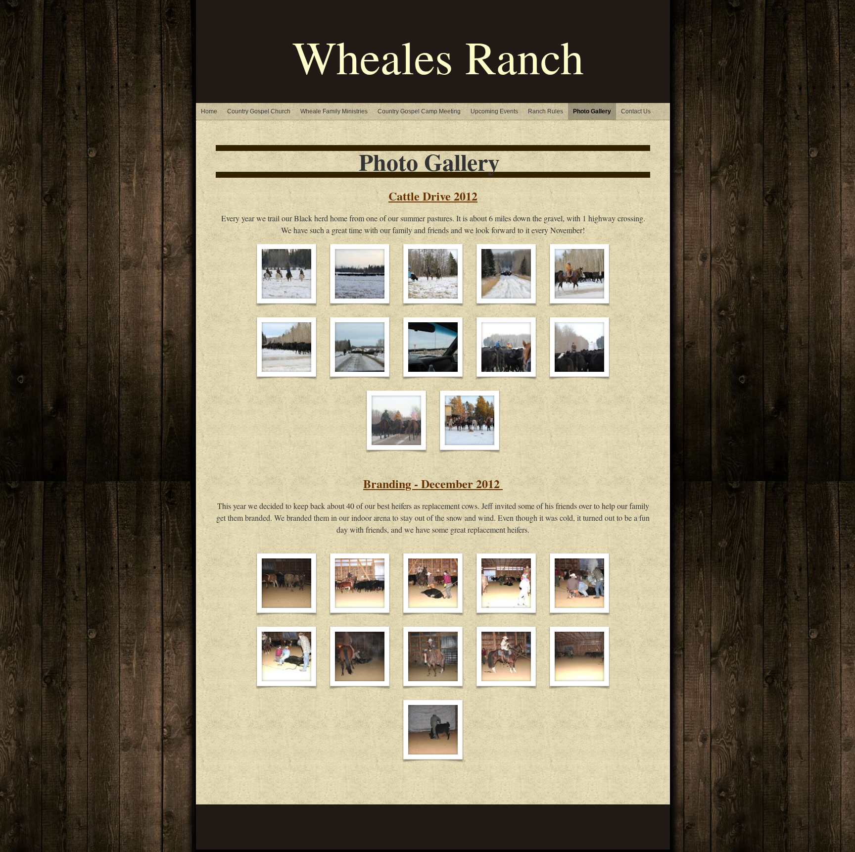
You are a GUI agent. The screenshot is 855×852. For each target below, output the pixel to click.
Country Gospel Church (258, 111)
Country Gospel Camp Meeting (419, 111)
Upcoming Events (494, 111)
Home (209, 111)
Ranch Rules (545, 111)
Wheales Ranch (438, 56)
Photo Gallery (592, 111)
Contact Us (636, 111)
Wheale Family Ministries (334, 111)
